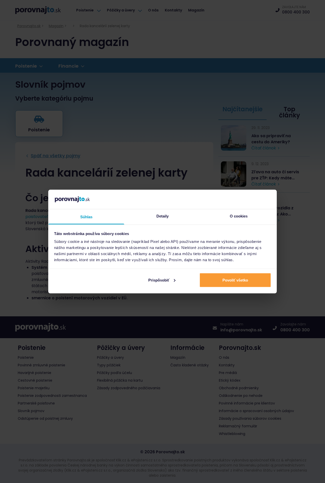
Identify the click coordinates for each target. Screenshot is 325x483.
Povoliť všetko (235, 280)
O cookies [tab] (239, 216)
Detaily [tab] (162, 216)
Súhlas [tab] (86, 217)
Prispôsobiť (158, 280)
